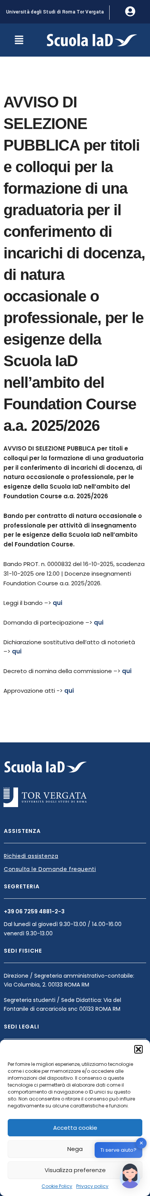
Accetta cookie (75, 1128)
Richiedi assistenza (31, 856)
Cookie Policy (57, 1186)
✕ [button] (141, 1143)
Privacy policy (92, 1186)
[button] (138, 1049)
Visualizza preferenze (75, 1170)
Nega (75, 1149)
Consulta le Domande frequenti (50, 869)
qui (57, 603)
